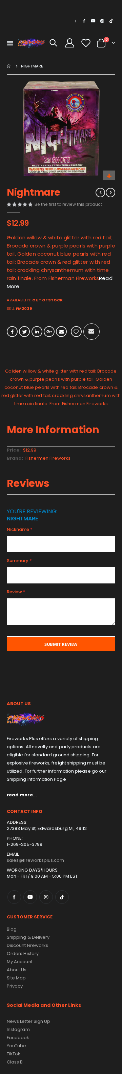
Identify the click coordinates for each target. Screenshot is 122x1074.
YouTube (16, 1045)
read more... (22, 795)
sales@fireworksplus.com (35, 860)
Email (61, 331)
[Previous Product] (100, 192)
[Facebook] (84, 21)
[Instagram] (102, 21)
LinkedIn (37, 331)
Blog (12, 929)
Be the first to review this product (68, 204)
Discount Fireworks (27, 945)
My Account (20, 961)
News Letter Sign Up (28, 1021)
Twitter (24, 331)
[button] (109, 176)
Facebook (12, 331)
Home (9, 66)
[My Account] (70, 42)
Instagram (46, 897)
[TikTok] (111, 21)
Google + (49, 331)
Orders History (23, 953)
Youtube (30, 897)
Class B (15, 1062)
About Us (17, 970)
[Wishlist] (86, 42)
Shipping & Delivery (28, 937)
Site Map (16, 978)
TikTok (62, 897)
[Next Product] (110, 192)
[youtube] (93, 21)
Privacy (15, 986)
